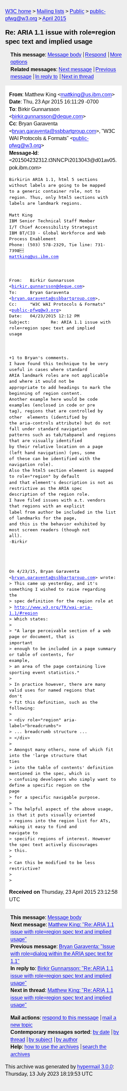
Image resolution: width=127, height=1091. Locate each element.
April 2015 (54, 18)
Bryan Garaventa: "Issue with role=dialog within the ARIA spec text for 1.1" (62, 954)
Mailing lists (50, 11)
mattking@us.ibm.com (86, 94)
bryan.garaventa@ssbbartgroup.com (54, 131)
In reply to (46, 76)
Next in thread (78, 76)
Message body (64, 54)
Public (77, 11)
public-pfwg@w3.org (35, 310)
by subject (40, 1039)
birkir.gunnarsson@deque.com (47, 116)
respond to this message (70, 1017)
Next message (75, 69)
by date (101, 1032)
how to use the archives (51, 1047)
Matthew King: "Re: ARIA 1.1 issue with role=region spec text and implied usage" (62, 932)
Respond (95, 54)
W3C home (18, 11)
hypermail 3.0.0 (95, 1066)
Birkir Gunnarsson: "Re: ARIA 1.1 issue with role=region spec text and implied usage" (61, 976)
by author (67, 1039)
